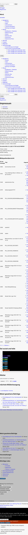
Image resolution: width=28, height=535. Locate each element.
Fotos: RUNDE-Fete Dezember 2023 (16, 50)
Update (2, 493)
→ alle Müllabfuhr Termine (6, 390)
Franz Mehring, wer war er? (9, 448)
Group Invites (3, 492)
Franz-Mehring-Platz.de (15, 503)
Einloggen (2, 8)
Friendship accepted (5, 490)
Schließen (2, 17)
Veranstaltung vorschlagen (12, 47)
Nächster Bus (8, 35)
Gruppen (5, 42)
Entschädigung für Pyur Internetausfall (12, 397)
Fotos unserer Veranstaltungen (12, 48)
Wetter (7, 34)
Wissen (4, 29)
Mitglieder (5, 43)
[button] (6, 355)
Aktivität (5, 40)
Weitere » (7, 345)
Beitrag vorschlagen (10, 28)
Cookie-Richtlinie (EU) (8, 472)
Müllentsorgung (9, 32)
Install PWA (3, 478)
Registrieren (3, 9)
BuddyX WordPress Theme (6, 505)
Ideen (6, 23)
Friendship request (4, 488)
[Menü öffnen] (0, 11)
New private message (5, 487)
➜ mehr (14, 381)
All (1, 485)
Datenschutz (6, 474)
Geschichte (8, 37)
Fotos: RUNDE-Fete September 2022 (17, 51)
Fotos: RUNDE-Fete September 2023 (17, 53)
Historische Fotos (9, 38)
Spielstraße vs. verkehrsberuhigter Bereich (13, 449)
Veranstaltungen (7, 45)
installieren (8, 522)
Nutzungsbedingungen (8, 470)
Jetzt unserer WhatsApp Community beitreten (11, 409)
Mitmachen (5, 464)
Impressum (5, 475)
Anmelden (7, 465)
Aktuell (7, 21)
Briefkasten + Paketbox (11, 31)
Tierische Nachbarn (10, 26)
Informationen (8, 24)
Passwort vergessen (10, 469)
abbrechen (2, 522)
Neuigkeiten (5, 20)
